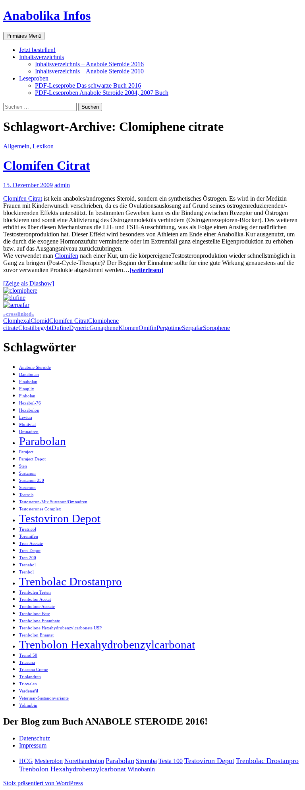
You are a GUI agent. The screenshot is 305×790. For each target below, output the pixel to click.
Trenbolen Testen (35, 592)
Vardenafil (28, 691)
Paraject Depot (32, 459)
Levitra (25, 417)
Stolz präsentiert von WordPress (43, 783)
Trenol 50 (28, 655)
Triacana (27, 662)
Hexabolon (29, 410)
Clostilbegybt (35, 327)
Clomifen (66, 255)
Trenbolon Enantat (36, 635)
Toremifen (28, 536)
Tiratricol (27, 529)
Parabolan (42, 441)
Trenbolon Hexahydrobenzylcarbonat (107, 644)
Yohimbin (28, 705)
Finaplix (26, 389)
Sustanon (27, 473)
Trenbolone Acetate (37, 606)
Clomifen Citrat (46, 165)
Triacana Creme (33, 669)
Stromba (146, 760)
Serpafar (192, 327)
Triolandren (30, 677)
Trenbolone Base (34, 614)
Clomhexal (17, 320)
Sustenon (27, 487)
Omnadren (29, 432)
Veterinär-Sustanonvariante (44, 698)
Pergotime (169, 327)
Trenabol (27, 565)
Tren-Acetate (31, 543)
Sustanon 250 (31, 480)
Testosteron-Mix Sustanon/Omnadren (53, 502)
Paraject (26, 452)
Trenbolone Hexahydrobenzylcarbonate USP (60, 628)
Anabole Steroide (35, 367)
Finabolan (28, 382)
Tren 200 (27, 558)
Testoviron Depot (59, 518)
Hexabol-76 (30, 403)
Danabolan (29, 374)
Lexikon (43, 146)
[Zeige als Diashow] (28, 283)
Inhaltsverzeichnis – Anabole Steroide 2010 (89, 71)
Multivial (27, 424)
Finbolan (27, 396)
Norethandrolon (84, 760)
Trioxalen (28, 684)
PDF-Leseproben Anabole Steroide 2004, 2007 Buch (101, 92)
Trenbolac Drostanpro (70, 581)
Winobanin (141, 769)
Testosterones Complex (40, 509)
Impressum (32, 745)
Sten (23, 466)
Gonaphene (103, 327)
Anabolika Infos (47, 15)
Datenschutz (34, 738)
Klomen (128, 327)
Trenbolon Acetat (35, 599)
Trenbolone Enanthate (39, 621)
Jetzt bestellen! (37, 49)
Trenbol (26, 572)
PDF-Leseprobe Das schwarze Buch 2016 (88, 85)
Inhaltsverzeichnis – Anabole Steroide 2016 (89, 64)
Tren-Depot (30, 550)
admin (62, 185)
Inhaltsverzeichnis (41, 57)
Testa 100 (170, 760)
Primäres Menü (23, 36)
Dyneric (79, 327)
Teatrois (26, 495)
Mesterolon (49, 760)
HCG (26, 760)
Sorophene (216, 327)
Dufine (60, 327)
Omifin (147, 327)
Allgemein (16, 146)
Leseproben (33, 78)
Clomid (40, 320)
